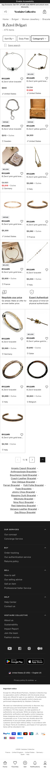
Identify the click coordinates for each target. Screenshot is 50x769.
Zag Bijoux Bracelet (25, 512)
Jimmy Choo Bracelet (23, 492)
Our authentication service (17, 557)
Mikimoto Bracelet (23, 499)
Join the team (11, 633)
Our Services (11, 529)
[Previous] (18, 459)
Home (6, 19)
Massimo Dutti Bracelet (23, 495)
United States (30, 752)
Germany (39, 752)
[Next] (32, 459)
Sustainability (11, 624)
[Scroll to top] (42, 459)
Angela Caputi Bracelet (23, 468)
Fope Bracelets (23, 488)
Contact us (9, 606)
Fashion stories (11, 637)
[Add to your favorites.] (21, 78)
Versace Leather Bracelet (23, 509)
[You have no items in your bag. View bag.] (44, 12)
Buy (6, 548)
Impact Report (11, 628)
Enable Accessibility (25, 1)
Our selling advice (13, 579)
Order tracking (11, 552)
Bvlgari (15, 19)
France (7, 752)
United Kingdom (17, 752)
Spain (23, 754)
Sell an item (10, 583)
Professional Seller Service (17, 588)
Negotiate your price (12, 297)
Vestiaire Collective (16, 615)
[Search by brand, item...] (5, 11)
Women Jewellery (30, 19)
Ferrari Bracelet (11, 485)
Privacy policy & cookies (24, 680)
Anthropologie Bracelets (24, 471)
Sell (6, 570)
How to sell (9, 575)
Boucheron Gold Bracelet (23, 475)
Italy (27, 754)
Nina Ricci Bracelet (23, 502)
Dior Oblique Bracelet (23, 482)
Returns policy (11, 561)
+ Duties (10, 135)
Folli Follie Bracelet (33, 485)
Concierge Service (13, 538)
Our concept (10, 534)
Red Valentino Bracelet (23, 505)
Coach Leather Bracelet (23, 478)
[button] (44, 12)
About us (8, 620)
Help (6, 597)
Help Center (10, 602)
